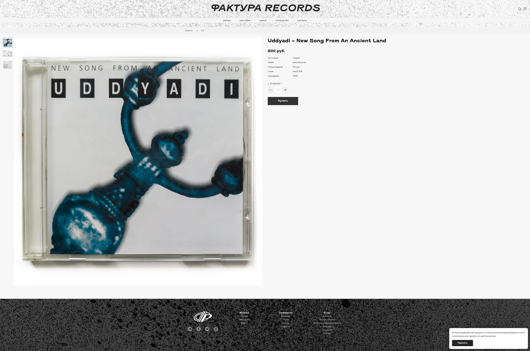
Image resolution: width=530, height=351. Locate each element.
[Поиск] (519, 8)
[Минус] (271, 90)
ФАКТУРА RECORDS (265, 9)
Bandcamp (327, 326)
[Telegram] (190, 329)
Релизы (244, 316)
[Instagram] (216, 329)
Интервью (285, 316)
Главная (188, 30)
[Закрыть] (525, 330)
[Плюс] (285, 90)
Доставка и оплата (327, 319)
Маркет (244, 323)
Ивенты (286, 323)
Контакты (327, 316)
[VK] (207, 329)
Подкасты (285, 326)
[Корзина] (525, 8)
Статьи (286, 319)
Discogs (327, 333)
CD (202, 30)
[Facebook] (198, 329)
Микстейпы (244, 319)
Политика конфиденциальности (327, 323)
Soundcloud (327, 330)
